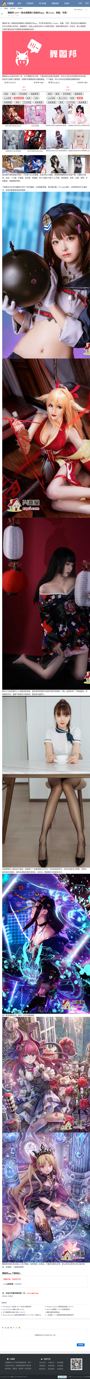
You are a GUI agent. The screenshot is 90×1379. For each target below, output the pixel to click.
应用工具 (12, 8)
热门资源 (42, 3)
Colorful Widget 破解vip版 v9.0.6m (13, 1309)
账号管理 (51, 1366)
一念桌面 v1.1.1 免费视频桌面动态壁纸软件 (60, 1315)
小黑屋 (69, 1377)
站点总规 (42, 1362)
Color (5, 1327)
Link (11, 1327)
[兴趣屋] (8, 3)
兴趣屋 (1, 8)
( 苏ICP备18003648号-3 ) (21, 1377)
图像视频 (55, 3)
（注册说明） (18, 1284)
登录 (87, 3)
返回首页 (60, 1369)
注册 (80, 3)
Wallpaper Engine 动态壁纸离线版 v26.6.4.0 (60, 1306)
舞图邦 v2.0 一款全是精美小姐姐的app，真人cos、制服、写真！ (38, 13)
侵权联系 (42, 1366)
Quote (14, 1327)
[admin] (1, 13)
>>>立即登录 (8, 1284)
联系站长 (42, 1369)
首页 (19, 3)
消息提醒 (60, 1362)
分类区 (66, 3)
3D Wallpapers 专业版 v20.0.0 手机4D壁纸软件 (17, 1306)
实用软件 (30, 3)
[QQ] (62, 1377)
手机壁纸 (10, 1296)
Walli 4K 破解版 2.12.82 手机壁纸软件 (58, 1309)
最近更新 (51, 1369)
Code (16, 1327)
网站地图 (87, 1377)
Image (8, 1327)
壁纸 (5, 1296)
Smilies (19, 1327)
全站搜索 (60, 1366)
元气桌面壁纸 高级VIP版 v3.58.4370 (14, 1312)
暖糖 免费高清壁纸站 (53, 1312)
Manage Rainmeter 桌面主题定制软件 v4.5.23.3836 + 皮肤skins (22, 1315)
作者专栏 (51, 1362)
